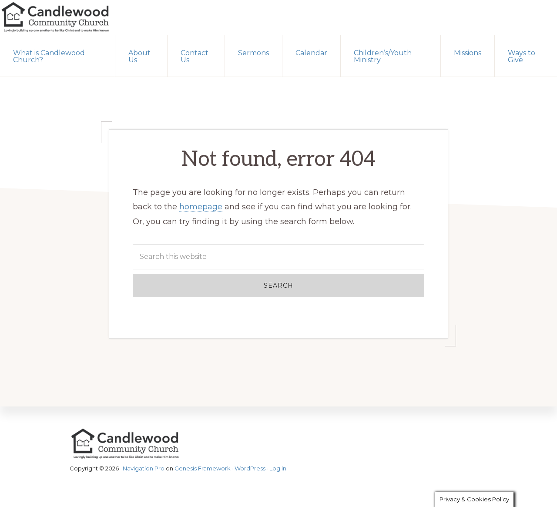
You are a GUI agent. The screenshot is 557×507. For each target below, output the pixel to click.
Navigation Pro (143, 468)
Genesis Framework (202, 468)
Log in (277, 468)
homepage (200, 207)
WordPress (250, 468)
